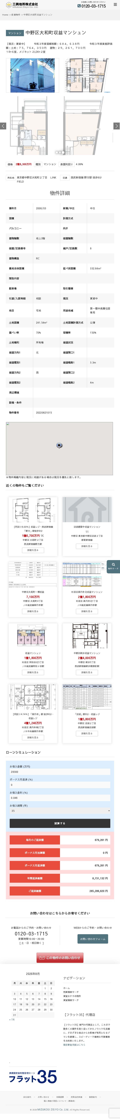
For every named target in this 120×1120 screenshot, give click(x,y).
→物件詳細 (33, 550)
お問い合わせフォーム (92, 939)
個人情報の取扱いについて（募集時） (60, 1101)
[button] (59, 445)
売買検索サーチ (71, 992)
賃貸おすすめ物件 (72, 996)
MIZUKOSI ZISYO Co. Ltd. (53, 1109)
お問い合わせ (43, 1097)
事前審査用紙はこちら (74, 1044)
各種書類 (60, 1097)
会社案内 (27, 1097)
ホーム (66, 988)
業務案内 (93, 1097)
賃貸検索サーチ (71, 1000)
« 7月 (12, 1019)
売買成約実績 (76, 1097)
